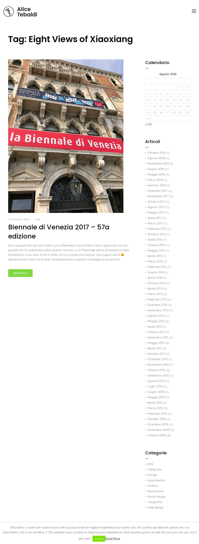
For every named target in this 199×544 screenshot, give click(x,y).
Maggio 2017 (156, 212)
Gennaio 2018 (157, 185)
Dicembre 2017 (158, 191)
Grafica (153, 486)
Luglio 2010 (155, 386)
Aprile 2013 (155, 288)
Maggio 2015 (156, 250)
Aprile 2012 (155, 326)
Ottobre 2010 (156, 370)
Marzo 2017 (155, 223)
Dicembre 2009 (158, 424)
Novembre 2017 (158, 196)
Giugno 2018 (156, 169)
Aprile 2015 (155, 256)
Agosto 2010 (156, 381)
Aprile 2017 (155, 218)
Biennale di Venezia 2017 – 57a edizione (58, 231)
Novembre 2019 (158, 163)
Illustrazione (155, 491)
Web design (156, 507)
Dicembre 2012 (158, 305)
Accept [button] (99, 538)
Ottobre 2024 (157, 152)
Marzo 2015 (155, 261)
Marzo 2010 (155, 408)
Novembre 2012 (158, 310)
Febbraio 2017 (157, 229)
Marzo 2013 (155, 294)
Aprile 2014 (155, 277)
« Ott (148, 124)
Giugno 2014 (156, 272)
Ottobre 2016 (156, 234)
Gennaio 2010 (157, 419)
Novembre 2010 (158, 364)
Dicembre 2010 (158, 359)
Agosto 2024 (156, 158)
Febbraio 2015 (157, 267)
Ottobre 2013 (156, 283)
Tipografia (155, 502)
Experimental (156, 480)
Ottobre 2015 (156, 245)
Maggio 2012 (156, 321)
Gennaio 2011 (156, 354)
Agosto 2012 (156, 316)
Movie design (157, 496)
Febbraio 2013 (157, 299)
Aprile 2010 (155, 402)
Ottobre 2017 (156, 201)
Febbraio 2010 (157, 413)
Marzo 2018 (155, 180)
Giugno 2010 (156, 392)
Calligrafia (154, 469)
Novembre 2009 (158, 430)
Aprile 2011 (155, 348)
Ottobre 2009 (157, 435)
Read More (23, 272)
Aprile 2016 (155, 239)
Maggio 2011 (156, 343)
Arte (37, 219)
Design (152, 475)
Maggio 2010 (156, 397)
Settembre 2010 (158, 375)
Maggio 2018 (156, 174)
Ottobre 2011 (156, 332)
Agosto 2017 (156, 207)
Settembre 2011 (158, 337)
